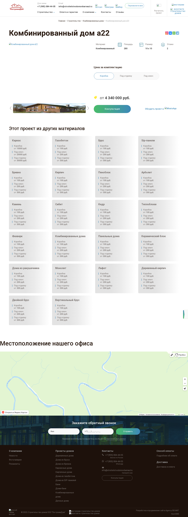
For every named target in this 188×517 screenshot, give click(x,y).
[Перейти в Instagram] (178, 4)
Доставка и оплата (166, 467)
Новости (13, 455)
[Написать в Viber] (119, 5)
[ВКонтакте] (170, 33)
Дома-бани (61, 488)
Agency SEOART (172, 510)
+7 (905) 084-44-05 (46, 6)
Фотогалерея (15, 460)
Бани (58, 484)
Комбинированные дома (65, 494)
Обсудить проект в (154, 109)
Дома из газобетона (65, 476)
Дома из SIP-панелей (66, 480)
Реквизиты (14, 464)
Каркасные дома (64, 468)
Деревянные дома (65, 455)
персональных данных (116, 439)
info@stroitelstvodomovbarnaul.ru (75, 6)
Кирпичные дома (64, 472)
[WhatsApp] (173, 33)
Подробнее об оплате (167, 455)
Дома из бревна (63, 464)
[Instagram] (166, 33)
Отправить (128, 431)
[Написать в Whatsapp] (99, 5)
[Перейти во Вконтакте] (177, 10)
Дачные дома (62, 501)
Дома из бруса (63, 460)
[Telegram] (177, 33)
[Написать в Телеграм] (109, 5)
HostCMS (175, 514)
